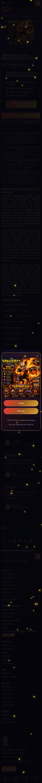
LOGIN (21, 403)
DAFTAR (21, 411)
